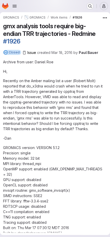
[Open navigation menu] (14, 6)
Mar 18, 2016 (61, 52)
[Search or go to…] (90, 6)
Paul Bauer (88, 52)
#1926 (11, 41)
